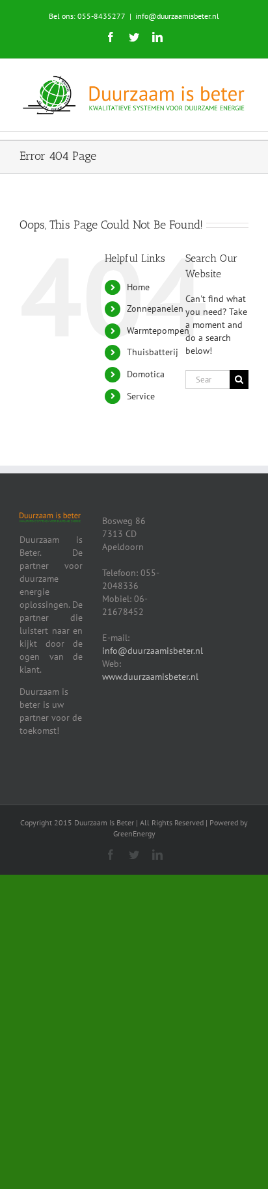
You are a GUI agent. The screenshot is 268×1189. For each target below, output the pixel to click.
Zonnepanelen (155, 308)
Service (141, 396)
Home (138, 287)
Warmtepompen (158, 330)
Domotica (146, 374)
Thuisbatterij (152, 352)
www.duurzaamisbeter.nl (150, 676)
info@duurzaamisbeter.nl (177, 16)
